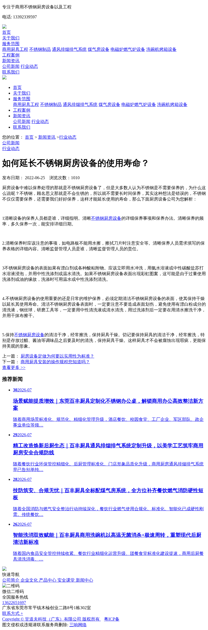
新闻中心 (84, 580)
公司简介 (11, 580)
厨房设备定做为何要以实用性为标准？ (57, 356)
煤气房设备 (98, 49)
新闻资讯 (11, 60)
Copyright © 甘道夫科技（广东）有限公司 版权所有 (51, 619)
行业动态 (29, 66)
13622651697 (14, 602)
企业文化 (30, 580)
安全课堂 (66, 580)
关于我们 (11, 38)
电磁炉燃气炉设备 (127, 49)
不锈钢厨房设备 (106, 218)
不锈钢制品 (40, 49)
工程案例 (11, 55)
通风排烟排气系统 (69, 49)
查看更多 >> (13, 367)
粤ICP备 (111, 619)
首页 (6, 32)
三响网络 (78, 624)
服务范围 (11, 43)
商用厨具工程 (15, 49)
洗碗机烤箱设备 (161, 49)
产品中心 (48, 580)
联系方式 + (12, 613)
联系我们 (11, 72)
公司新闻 (11, 66)
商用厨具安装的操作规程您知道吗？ (55, 361)
